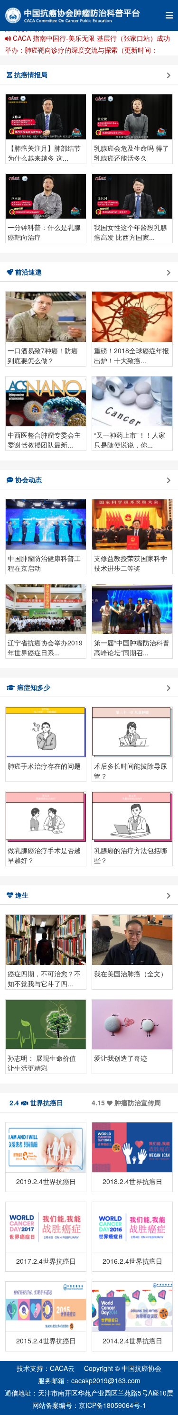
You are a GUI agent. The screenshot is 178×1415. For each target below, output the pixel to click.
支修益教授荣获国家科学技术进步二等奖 (130, 562)
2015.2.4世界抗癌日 (46, 1340)
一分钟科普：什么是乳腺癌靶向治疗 (44, 231)
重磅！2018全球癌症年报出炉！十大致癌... (131, 355)
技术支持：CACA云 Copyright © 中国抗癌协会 (89, 1368)
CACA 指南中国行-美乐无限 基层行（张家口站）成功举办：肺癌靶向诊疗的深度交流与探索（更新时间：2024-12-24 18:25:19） (87, 49)
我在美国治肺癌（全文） (130, 973)
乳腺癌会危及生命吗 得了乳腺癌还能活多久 (131, 152)
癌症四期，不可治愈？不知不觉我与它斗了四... (44, 978)
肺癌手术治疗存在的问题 (44, 766)
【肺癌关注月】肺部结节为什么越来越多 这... (44, 152)
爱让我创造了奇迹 (120, 1058)
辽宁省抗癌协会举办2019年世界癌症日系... (45, 647)
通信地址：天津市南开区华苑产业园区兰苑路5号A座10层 (89, 1392)
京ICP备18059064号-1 (112, 1405)
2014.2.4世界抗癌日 (132, 1340)
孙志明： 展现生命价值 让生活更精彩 (42, 1062)
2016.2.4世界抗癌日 (132, 1261)
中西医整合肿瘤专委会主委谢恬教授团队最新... (44, 439)
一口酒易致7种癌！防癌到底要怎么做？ (43, 355)
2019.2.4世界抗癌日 (46, 1181)
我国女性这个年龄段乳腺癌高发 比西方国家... (130, 231)
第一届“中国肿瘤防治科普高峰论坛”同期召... (131, 647)
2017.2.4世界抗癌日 (46, 1261)
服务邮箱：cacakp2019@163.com (89, 1380)
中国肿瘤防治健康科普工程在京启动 (44, 562)
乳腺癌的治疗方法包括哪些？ (130, 854)
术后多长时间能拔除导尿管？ (130, 770)
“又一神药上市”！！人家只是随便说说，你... (129, 439)
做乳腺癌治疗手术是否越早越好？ (44, 854)
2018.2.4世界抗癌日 (132, 1181)
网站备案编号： (89, 1405)
